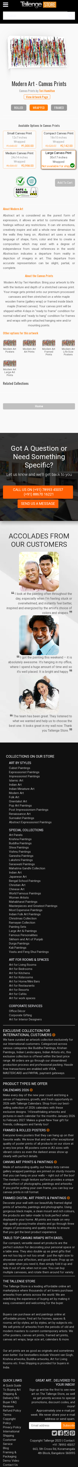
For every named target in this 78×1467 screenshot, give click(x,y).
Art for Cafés (18, 994)
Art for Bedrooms (20, 969)
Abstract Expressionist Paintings (30, 822)
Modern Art (16, 793)
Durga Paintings (19, 943)
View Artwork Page (37, 97)
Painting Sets (17, 927)
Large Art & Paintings (23, 931)
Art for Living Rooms (22, 965)
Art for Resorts (19, 990)
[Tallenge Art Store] (39, 5)
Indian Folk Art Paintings (25, 914)
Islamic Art (16, 780)
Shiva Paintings (19, 847)
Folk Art (14, 797)
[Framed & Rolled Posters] (48, 1130)
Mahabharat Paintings (23, 902)
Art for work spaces (22, 998)
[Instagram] (66, 1434)
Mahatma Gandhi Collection (27, 868)
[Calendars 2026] (31, 1090)
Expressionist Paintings (24, 772)
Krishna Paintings (20, 839)
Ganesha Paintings (21, 856)
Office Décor (17, 1011)
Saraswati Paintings (22, 864)
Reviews (8, 1406)
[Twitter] (54, 1434)
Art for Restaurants (22, 985)
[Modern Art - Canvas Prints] (39, 51)
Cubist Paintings (19, 768)
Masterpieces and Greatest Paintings (33, 906)
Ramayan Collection (22, 922)
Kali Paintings (17, 947)
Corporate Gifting (20, 1015)
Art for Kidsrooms (21, 977)
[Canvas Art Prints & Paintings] (55, 1162)
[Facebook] (60, 1434)
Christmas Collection (23, 918)
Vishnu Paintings (20, 851)
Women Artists (19, 897)
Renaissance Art (20, 814)
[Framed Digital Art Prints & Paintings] (68, 1197)
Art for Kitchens (19, 973)
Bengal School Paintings (25, 881)
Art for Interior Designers (25, 1019)
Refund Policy (12, 1410)
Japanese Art (18, 876)
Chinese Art (16, 889)
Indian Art (15, 784)
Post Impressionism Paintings (28, 810)
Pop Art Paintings (20, 805)
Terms (7, 1415)
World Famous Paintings (25, 893)
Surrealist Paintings (21, 818)
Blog (6, 1448)
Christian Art (17, 885)
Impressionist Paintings (24, 776)
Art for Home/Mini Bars (24, 981)
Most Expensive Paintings (25, 910)
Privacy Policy (12, 1427)
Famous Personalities (23, 935)
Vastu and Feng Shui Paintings (29, 952)
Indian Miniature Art (21, 789)
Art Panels (16, 835)
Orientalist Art (18, 801)
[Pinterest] (72, 1434)
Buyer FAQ (10, 1402)
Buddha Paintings (20, 843)
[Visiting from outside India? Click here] (53, 1035)
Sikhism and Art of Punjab (26, 939)
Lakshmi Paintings (21, 860)
